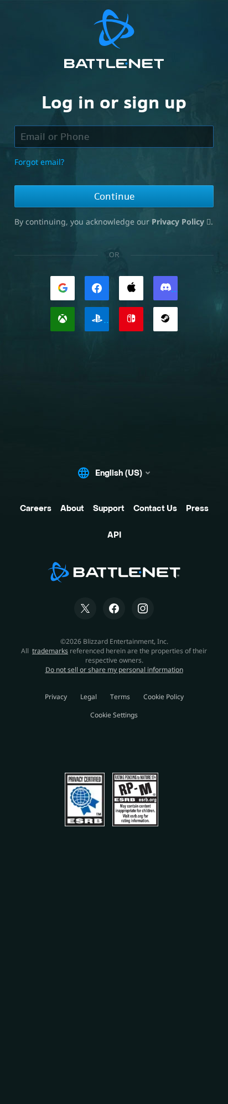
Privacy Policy (179, 221)
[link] (62, 288)
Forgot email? (39, 162)
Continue (114, 196)
